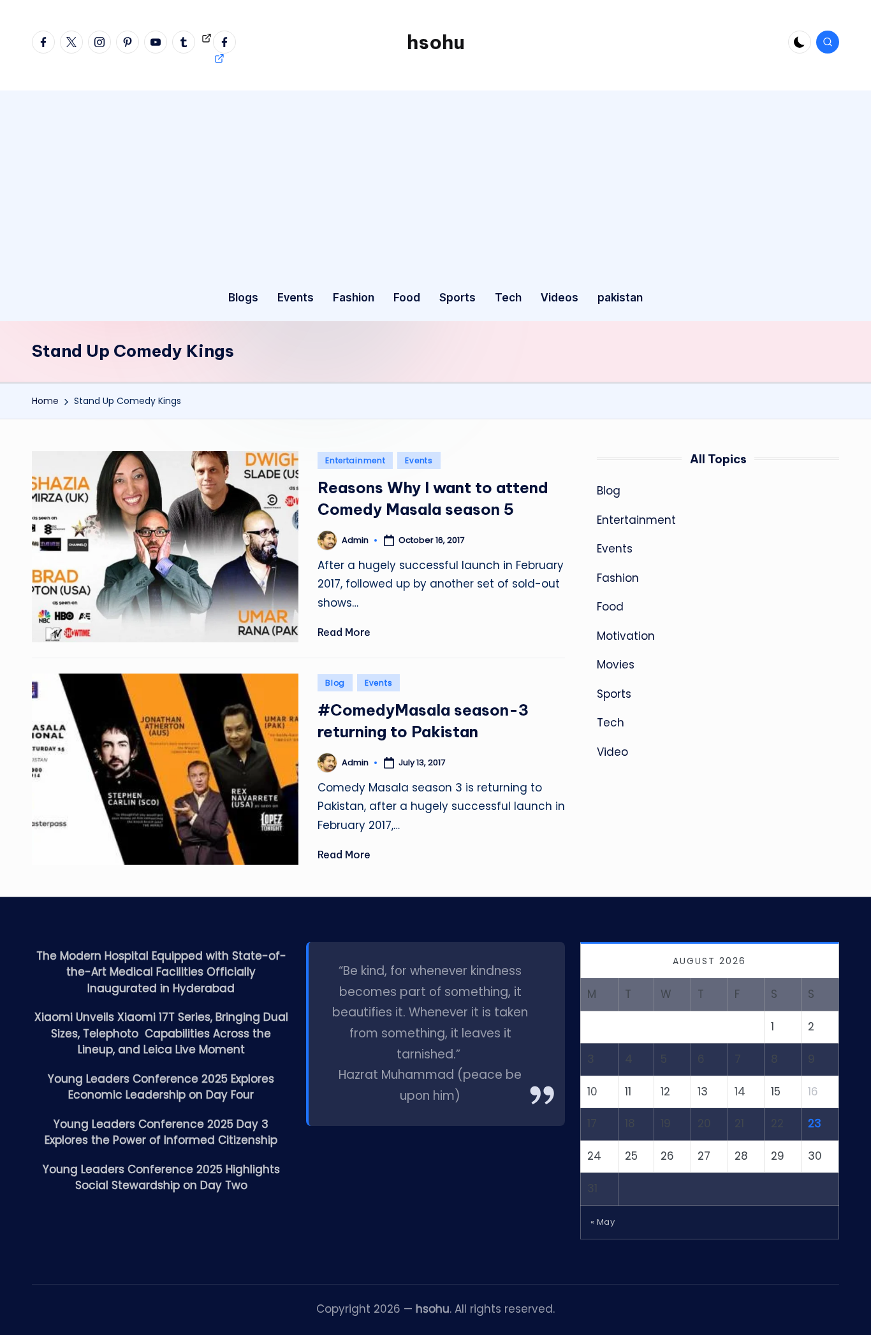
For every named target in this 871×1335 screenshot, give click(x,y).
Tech (610, 722)
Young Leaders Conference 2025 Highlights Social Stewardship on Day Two (161, 1178)
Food (610, 606)
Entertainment (355, 460)
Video (612, 752)
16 (813, 1091)
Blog (335, 682)
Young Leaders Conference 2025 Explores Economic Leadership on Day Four (161, 1087)
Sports (614, 694)
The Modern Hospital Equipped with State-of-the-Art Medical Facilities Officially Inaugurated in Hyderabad (161, 972)
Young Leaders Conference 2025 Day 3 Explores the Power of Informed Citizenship (161, 1132)
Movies (615, 664)
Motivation (626, 636)
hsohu (436, 42)
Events (418, 460)
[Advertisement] (435, 179)
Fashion (618, 578)
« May (602, 1222)
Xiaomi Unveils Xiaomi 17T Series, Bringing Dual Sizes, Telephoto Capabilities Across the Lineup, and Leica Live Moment (161, 1033)
